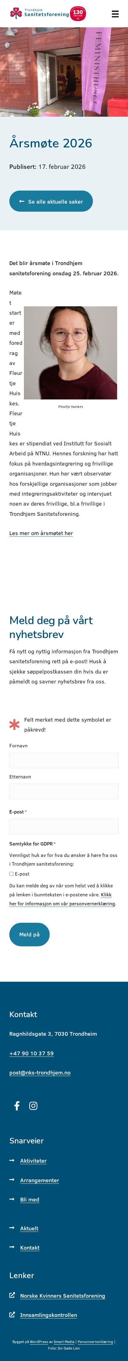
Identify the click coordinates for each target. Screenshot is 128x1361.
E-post (18, 811)
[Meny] (115, 13)
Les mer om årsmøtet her (41, 533)
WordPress (39, 1341)
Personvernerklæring (95, 1341)
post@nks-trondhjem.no (40, 1072)
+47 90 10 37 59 (31, 1053)
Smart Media (64, 1341)
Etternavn (20, 776)
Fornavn (18, 745)
